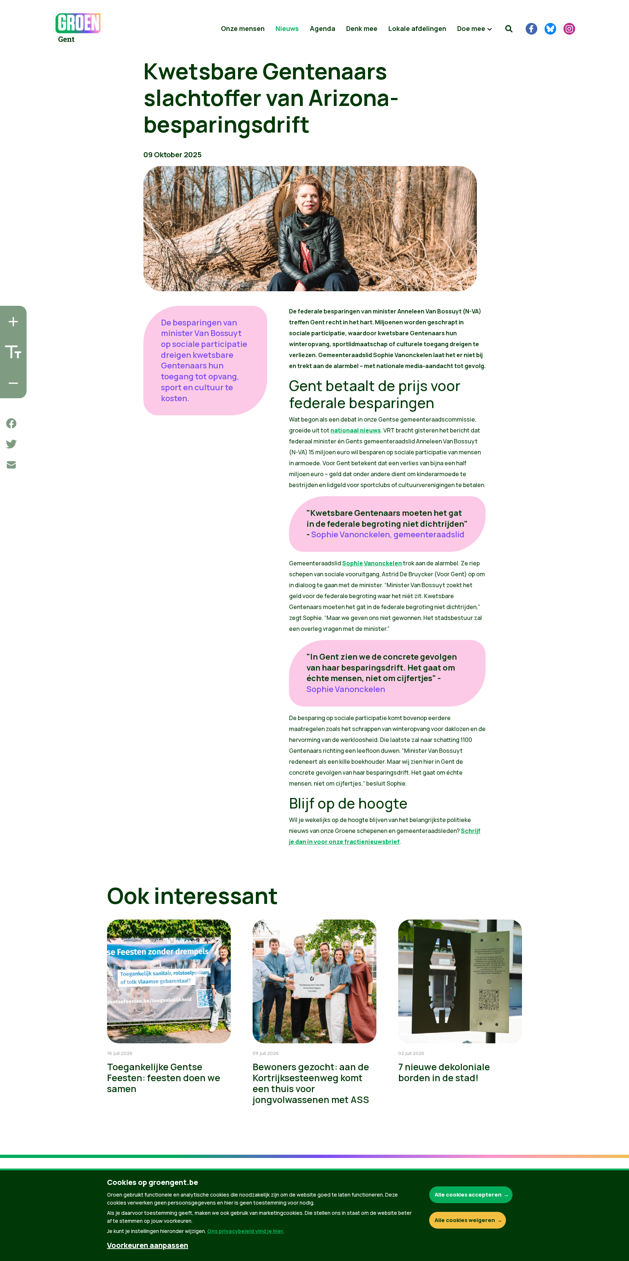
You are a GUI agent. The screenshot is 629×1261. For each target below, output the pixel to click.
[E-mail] (11, 465)
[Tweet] (11, 444)
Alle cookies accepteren (468, 1194)
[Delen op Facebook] (11, 423)
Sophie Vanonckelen (372, 563)
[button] (509, 28)
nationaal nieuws (356, 430)
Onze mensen (243, 28)
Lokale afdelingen (417, 28)
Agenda (322, 28)
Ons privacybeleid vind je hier (245, 1231)
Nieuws (287, 28)
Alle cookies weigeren (465, 1220)
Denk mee (361, 28)
